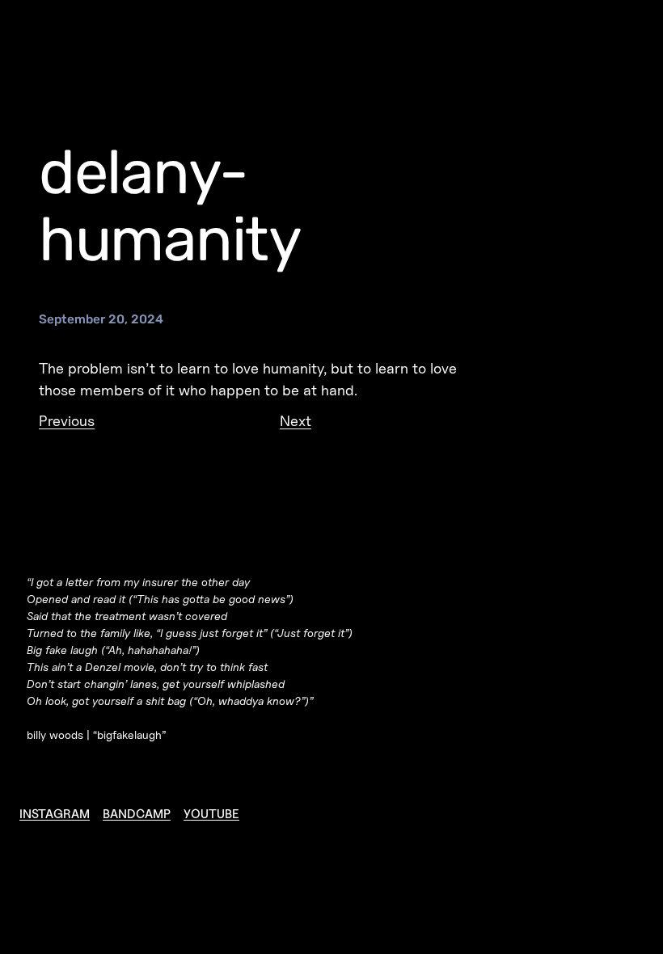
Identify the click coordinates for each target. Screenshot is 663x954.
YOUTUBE (211, 813)
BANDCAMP (137, 813)
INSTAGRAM (54, 813)
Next (295, 420)
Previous (67, 420)
